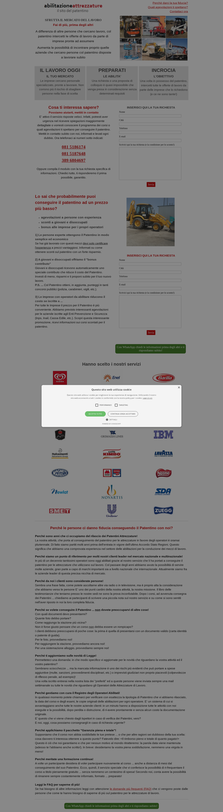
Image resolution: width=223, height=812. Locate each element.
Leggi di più (147, 398)
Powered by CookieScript (111, 424)
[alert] (111, 406)
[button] (111, 406)
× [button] (179, 387)
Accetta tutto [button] (95, 414)
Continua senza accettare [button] (123, 414)
